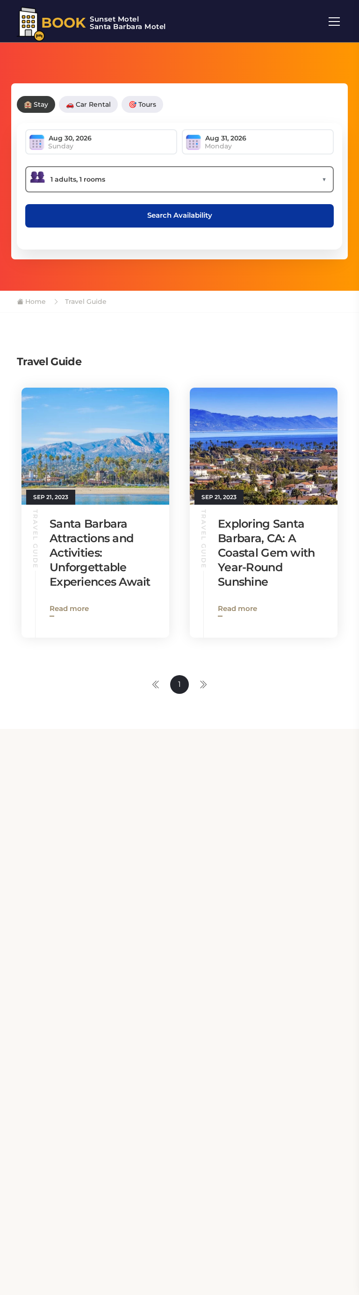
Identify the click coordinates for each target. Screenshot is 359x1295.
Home (34, 301)
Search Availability (179, 215)
